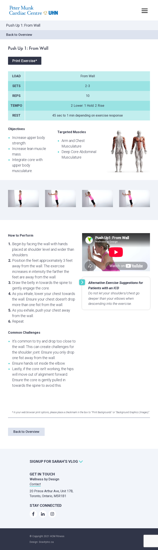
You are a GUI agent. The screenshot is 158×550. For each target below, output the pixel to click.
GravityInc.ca (46, 542)
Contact (35, 484)
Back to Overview (19, 35)
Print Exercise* (24, 61)
